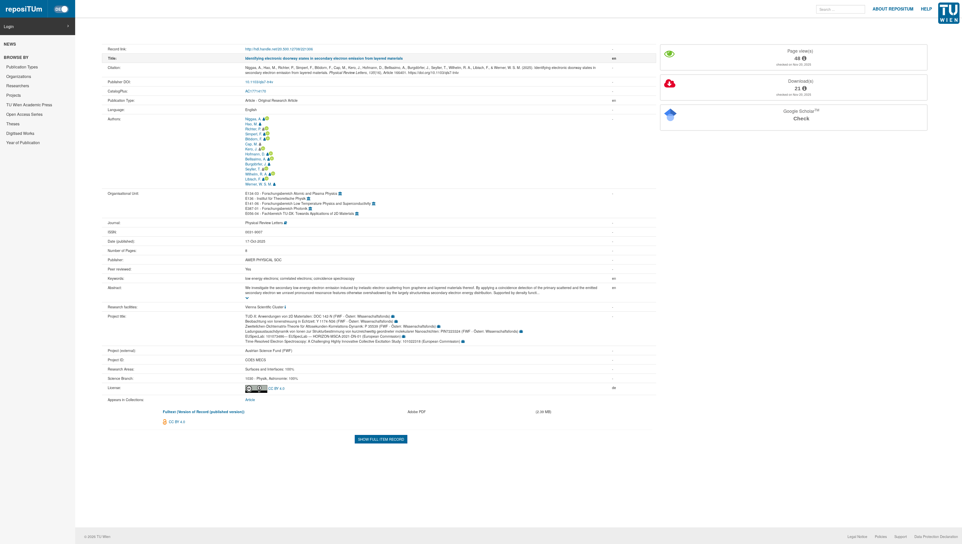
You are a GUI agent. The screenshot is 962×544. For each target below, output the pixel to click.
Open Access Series (24, 114)
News (10, 44)
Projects (13, 95)
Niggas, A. (253, 118)
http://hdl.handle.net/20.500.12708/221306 (279, 48)
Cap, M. (251, 143)
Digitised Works (20, 133)
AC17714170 (255, 91)
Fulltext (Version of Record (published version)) (204, 411)
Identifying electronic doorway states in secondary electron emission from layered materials (324, 58)
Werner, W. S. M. (258, 184)
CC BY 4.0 (276, 388)
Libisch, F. (253, 179)
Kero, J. (251, 148)
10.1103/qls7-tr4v (259, 81)
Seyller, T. (253, 168)
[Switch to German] (61, 9)
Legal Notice (857, 536)
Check (801, 118)
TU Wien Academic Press (29, 105)
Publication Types (22, 67)
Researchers (17, 85)
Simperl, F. (253, 133)
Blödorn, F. (253, 138)
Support (900, 536)
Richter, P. (253, 128)
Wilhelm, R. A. (256, 173)
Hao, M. (251, 123)
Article (250, 399)
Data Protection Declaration (936, 536)
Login (9, 26)
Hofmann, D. (255, 153)
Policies (881, 536)
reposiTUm (24, 9)
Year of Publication (23, 142)
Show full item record (381, 439)
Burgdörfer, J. (256, 163)
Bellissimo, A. (255, 158)
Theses (13, 124)
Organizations (18, 76)
